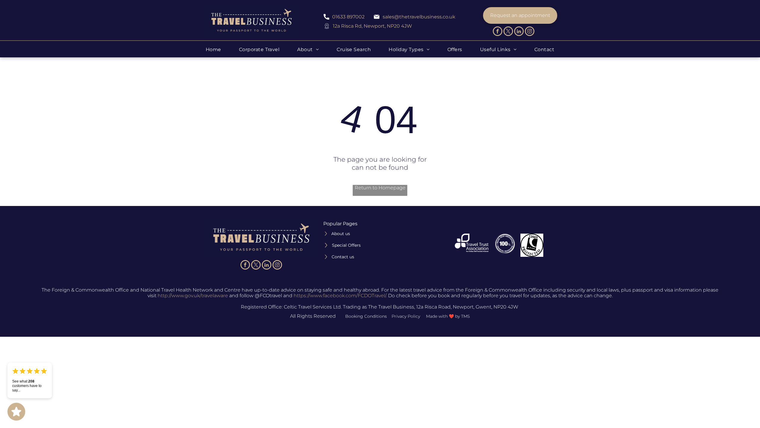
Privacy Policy (406, 316)
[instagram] (529, 31)
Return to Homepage (380, 188)
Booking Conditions (366, 316)
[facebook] (497, 31)
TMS (465, 316)
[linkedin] (519, 31)
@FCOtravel (268, 295)
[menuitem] (213, 49)
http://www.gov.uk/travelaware (193, 295)
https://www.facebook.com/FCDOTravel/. (340, 295)
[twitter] (508, 31)
